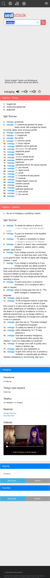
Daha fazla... (12, 480)
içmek (20, 172)
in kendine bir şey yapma (28, 175)
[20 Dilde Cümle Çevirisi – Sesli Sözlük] (10, 4)
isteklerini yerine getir (24, 159)
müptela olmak (22, 186)
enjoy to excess (22, 298)
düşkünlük (11, 109)
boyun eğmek (24, 143)
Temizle (37, 480)
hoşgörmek (11, 104)
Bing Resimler (8, 415)
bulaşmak (20, 154)
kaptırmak (20, 162)
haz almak (19, 138)
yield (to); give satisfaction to (28, 348)
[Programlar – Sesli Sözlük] (24, 4)
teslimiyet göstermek (24, 188)
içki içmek (33, 148)
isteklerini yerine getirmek (26, 146)
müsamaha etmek (22, 132)
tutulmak (22, 178)
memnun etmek (24, 140)
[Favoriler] (38, 93)
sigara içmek (23, 170)
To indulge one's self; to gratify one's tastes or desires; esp (31, 344)
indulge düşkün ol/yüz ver (26, 180)
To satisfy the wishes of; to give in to (31, 327)
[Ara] (43, 22)
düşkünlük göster (23, 151)
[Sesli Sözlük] (3, 4)
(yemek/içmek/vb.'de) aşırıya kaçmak (31, 164)
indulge (10, 121)
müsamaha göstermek (16, 106)
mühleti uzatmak (22, 183)
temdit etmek (28, 156)
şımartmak (19, 121)
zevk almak (23, 191)
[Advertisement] (25, 53)
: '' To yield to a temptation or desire (30, 239)
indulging (6, 473)
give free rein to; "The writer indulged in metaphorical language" (31, 323)
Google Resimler (9, 413)
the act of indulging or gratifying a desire (23, 213)
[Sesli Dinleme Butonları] (24, 92)
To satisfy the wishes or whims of (28, 225)
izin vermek (23, 194)
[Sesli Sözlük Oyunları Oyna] (17, 4)
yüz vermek (23, 167)
